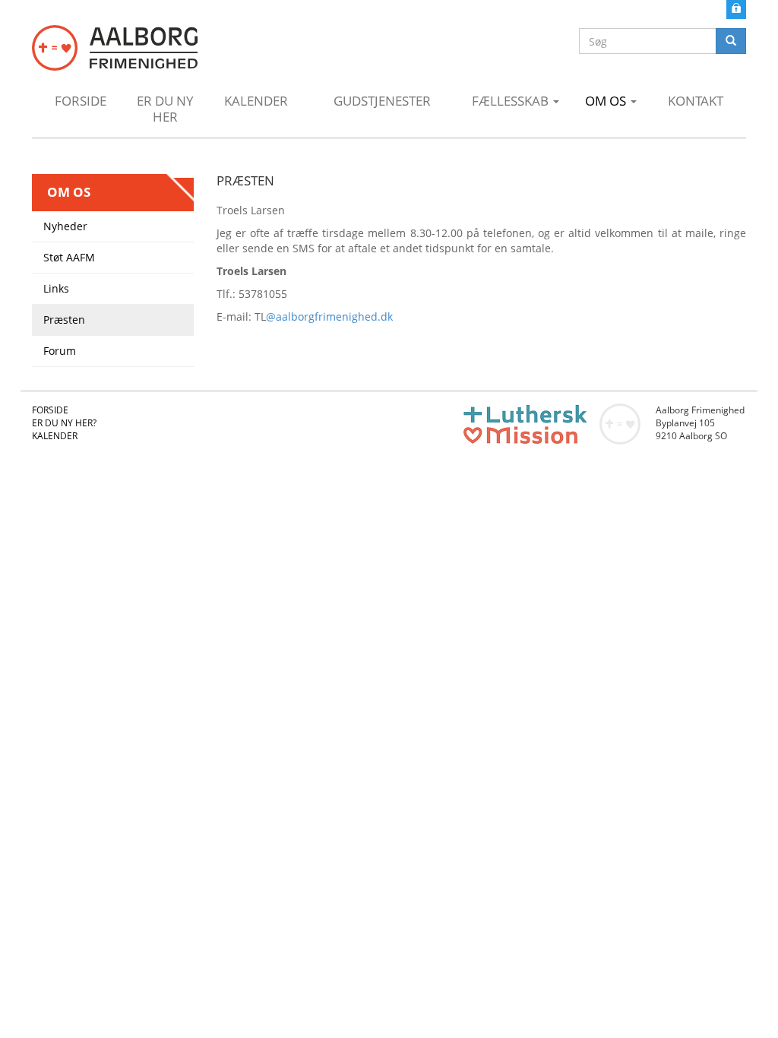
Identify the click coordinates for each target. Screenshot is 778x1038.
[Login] (736, 8)
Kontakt (695, 100)
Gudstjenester (382, 100)
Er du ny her (165, 108)
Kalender (256, 100)
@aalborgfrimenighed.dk (329, 316)
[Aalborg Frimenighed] (115, 48)
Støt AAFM (69, 257)
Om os (607, 100)
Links (56, 288)
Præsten (64, 319)
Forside (80, 100)
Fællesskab (512, 100)
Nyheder (65, 226)
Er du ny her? (64, 422)
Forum (59, 350)
